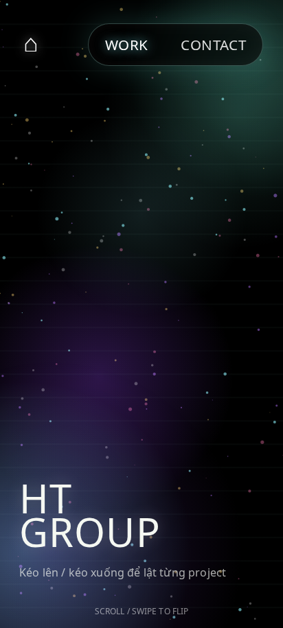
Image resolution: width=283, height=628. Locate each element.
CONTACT (213, 44)
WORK (126, 44)
